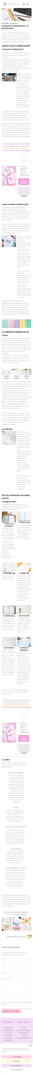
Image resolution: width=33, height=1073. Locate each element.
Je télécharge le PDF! (23, 181)
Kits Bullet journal (8, 1028)
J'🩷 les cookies (16, 1057)
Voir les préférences (16, 1065)
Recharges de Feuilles (8, 1030)
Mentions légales (23, 1033)
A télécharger (8, 1040)
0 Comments (6, 30)
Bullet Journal (5, 23)
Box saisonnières (8, 1035)
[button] (30, 1045)
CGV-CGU (23, 1028)
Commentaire (6, 979)
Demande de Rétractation (23, 1038)
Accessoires (8, 1033)
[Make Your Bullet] (11, 3)
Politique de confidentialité (16, 1069)
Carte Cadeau (8, 1038)
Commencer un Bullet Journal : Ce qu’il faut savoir (14, 27)
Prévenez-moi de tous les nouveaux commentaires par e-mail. (17, 1003)
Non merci (17, 1061)
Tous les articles (14, 23)
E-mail (4, 966)
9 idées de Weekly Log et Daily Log (16, 937)
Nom (4, 959)
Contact (24, 1035)
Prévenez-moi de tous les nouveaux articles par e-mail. (17, 1010)
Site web (4, 972)
